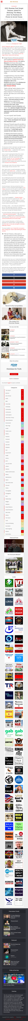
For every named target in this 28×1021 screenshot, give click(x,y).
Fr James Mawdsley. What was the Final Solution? (15, 917)
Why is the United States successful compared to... (15, 963)
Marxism (17, 341)
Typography (7, 1019)
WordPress (23, 1017)
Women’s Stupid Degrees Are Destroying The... (14, 545)
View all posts (14, 374)
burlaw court (12, 170)
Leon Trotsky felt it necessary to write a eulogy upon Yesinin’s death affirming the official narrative (14, 230)
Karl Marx (12, 331)
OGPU (20, 198)
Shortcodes (17, 1019)
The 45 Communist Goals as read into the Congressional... (17, 350)
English (12, 955)
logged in (9, 382)
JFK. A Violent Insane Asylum (16, 933)
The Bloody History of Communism (17, 355)
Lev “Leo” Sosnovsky (15, 158)
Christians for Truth (20, 19)
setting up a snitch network (12, 159)
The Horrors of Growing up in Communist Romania (16, 344)
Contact (21, 1019)
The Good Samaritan (15, 944)
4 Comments (13, 945)
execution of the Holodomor (11, 162)
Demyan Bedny (11, 86)
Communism (14, 6)
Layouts (12, 1019)
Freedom (17, 353)
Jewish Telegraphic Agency (8, 46)
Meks (15, 1017)
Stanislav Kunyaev (19, 197)
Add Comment (12, 19)
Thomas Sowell (14, 921)
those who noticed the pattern (9, 214)
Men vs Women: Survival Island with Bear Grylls (15, 928)
